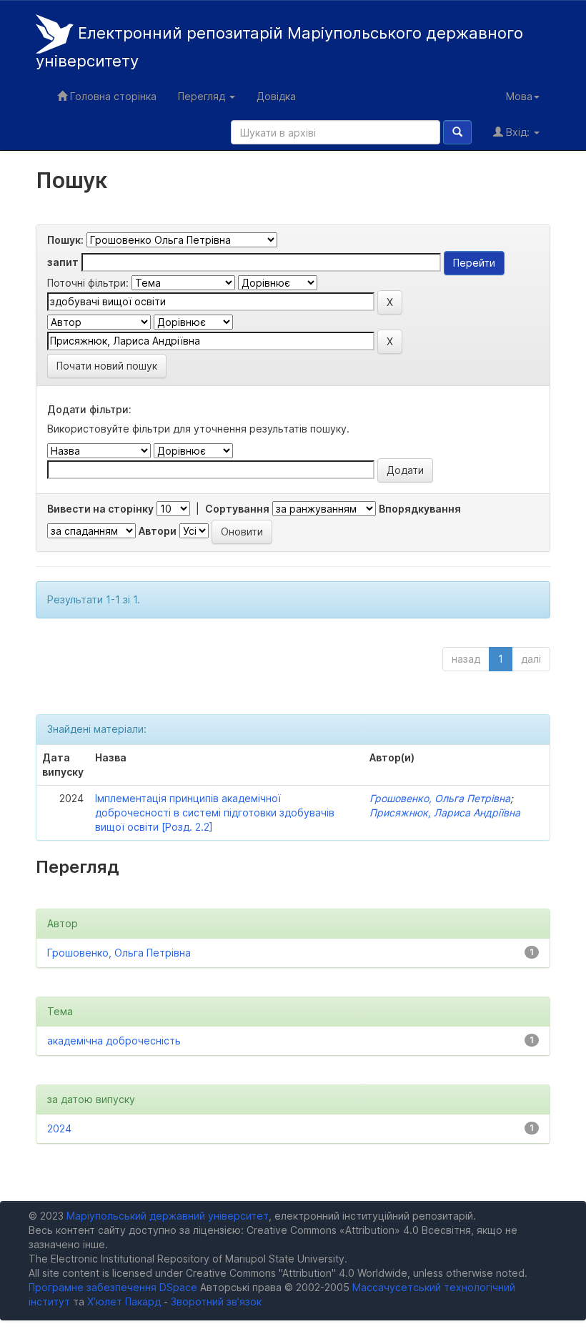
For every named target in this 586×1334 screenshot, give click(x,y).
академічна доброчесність (114, 1040)
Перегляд (203, 96)
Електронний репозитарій (279, 47)
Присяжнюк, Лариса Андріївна (444, 812)
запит (63, 262)
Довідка (276, 96)
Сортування (237, 509)
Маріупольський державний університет (167, 1216)
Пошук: (65, 240)
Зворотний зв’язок (216, 1301)
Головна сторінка (112, 96)
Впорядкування (420, 509)
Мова (519, 96)
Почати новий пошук (106, 366)
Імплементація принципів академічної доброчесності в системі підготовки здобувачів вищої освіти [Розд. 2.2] (214, 812)
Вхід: (517, 132)
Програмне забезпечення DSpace (113, 1287)
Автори (158, 531)
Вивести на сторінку (100, 509)
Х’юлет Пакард (124, 1301)
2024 (59, 1128)
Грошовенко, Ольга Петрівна (439, 798)
